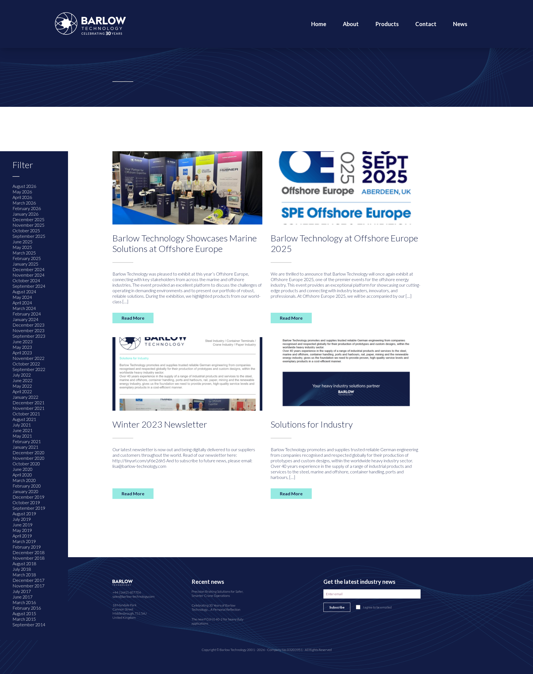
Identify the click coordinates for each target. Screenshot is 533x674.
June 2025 (22, 241)
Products (387, 24)
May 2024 (22, 297)
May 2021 (22, 435)
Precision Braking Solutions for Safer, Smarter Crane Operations (217, 593)
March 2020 (24, 480)
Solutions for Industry (312, 424)
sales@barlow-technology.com (133, 596)
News (460, 24)
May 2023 (22, 347)
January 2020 (25, 491)
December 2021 (28, 402)
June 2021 (22, 430)
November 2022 (28, 358)
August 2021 (24, 419)
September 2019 (28, 508)
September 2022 (28, 369)
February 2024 (26, 313)
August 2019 (24, 513)
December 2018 (28, 552)
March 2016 (24, 602)
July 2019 (21, 519)
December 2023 (28, 324)
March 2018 (24, 574)
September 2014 (28, 624)
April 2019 (22, 535)
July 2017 (21, 591)
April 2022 (22, 391)
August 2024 (24, 291)
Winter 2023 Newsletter (159, 424)
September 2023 (28, 336)
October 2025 (26, 230)
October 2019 (26, 502)
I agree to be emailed (377, 607)
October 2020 (26, 463)
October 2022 (26, 363)
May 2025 (22, 247)
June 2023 (22, 341)
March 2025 (24, 252)
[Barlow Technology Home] (90, 23)
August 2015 (24, 613)
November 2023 (28, 330)
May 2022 (22, 385)
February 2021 (26, 441)
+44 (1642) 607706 (126, 592)
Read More (133, 317)
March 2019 (24, 541)
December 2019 (28, 496)
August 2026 (24, 186)
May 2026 (22, 191)
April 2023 (22, 352)
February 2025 (26, 258)
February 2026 (26, 208)
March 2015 (24, 619)
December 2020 (28, 452)
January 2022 (25, 397)
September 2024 (28, 286)
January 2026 (25, 213)
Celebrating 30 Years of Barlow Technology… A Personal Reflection (216, 607)
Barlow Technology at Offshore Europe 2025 (344, 243)
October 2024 (26, 280)
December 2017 (28, 580)
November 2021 (28, 408)
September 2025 (28, 236)
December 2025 (28, 219)
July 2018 (21, 569)
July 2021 (21, 424)
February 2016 (26, 607)
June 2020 (22, 469)
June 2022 (22, 380)
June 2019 (22, 524)
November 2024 (28, 274)
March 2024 (24, 308)
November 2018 (28, 558)
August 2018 (24, 563)
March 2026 (24, 202)
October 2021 (26, 413)
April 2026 (22, 197)
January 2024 (25, 319)
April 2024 (22, 302)
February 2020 (26, 485)
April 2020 (22, 474)
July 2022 (21, 374)
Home (318, 24)
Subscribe (337, 607)
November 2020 (28, 458)
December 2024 (28, 269)
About (351, 24)
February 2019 (26, 546)
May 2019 (22, 530)
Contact (425, 24)
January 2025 (25, 263)
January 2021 (25, 447)
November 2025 (28, 225)
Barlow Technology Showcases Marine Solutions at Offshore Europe (184, 243)
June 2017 (22, 596)
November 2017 (28, 585)
